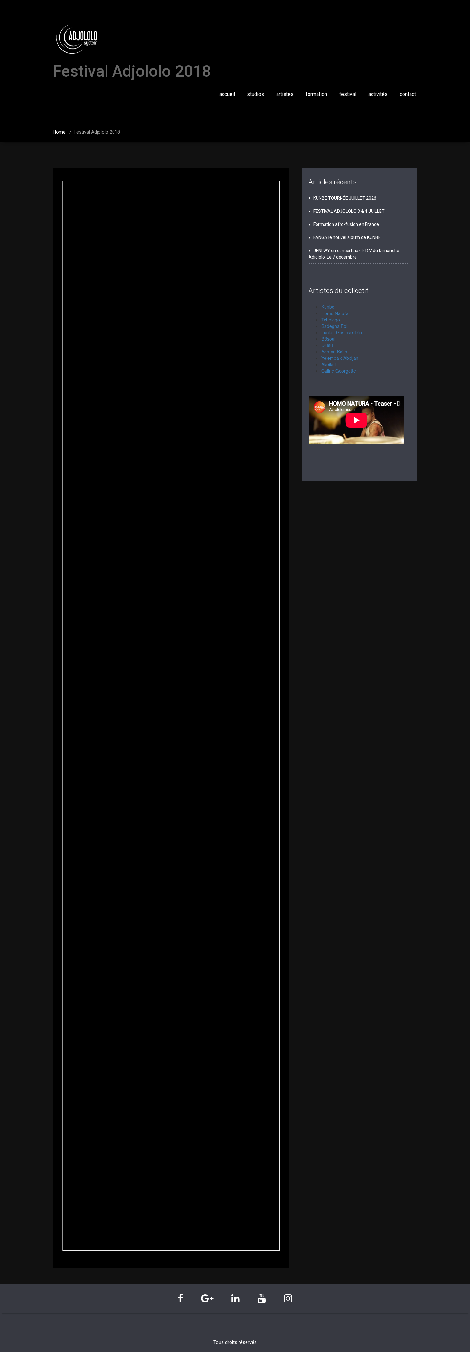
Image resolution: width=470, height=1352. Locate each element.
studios (255, 94)
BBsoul (328, 339)
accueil (227, 94)
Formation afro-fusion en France (346, 224)
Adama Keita (334, 351)
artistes (285, 94)
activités (378, 94)
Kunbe (327, 307)
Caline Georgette (338, 370)
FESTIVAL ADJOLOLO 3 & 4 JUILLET (349, 211)
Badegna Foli (334, 326)
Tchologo (330, 319)
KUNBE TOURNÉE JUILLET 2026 (344, 198)
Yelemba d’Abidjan (339, 358)
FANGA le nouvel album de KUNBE (347, 237)
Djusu (327, 345)
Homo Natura (335, 313)
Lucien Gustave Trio (341, 332)
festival (347, 94)
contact (408, 94)
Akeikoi (328, 364)
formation (316, 94)
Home (59, 132)
